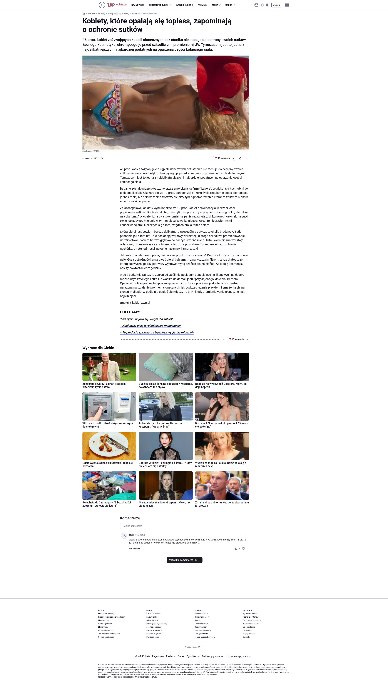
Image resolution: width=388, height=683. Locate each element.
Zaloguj (276, 5)
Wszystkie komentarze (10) (183, 560)
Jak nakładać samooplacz (109, 634)
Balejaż (198, 620)
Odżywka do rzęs (201, 614)
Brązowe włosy (201, 627)
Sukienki (246, 637)
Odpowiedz (134, 548)
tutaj (155, 677)
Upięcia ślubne (249, 627)
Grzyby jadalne (249, 634)
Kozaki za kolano (153, 614)
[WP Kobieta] (119, 5)
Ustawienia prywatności (239, 656)
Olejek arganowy (105, 624)
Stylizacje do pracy (154, 630)
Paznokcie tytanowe (251, 617)
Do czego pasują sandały (156, 624)
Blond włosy (103, 627)
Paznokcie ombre (105, 630)
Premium (202, 5)
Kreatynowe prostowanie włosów (111, 617)
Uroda (228, 5)
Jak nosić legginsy (154, 627)
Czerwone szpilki (201, 624)
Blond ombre (103, 620)
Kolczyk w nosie (201, 634)
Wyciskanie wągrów (203, 630)
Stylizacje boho (152, 637)
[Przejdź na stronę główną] (102, 7)
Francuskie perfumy (106, 614)
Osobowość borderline (252, 620)
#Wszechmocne (184, 5)
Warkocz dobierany (251, 624)
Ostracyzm (247, 630)
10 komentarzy (226, 158)
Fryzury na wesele (250, 614)
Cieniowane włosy (202, 617)
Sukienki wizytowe (153, 634)
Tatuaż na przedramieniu (205, 637)
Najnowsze (137, 5)
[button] (265, 5)
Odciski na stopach (106, 637)
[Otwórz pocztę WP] (256, 5)
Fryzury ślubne (152, 617)
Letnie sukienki (152, 620)
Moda (215, 5)
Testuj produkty (158, 5)
